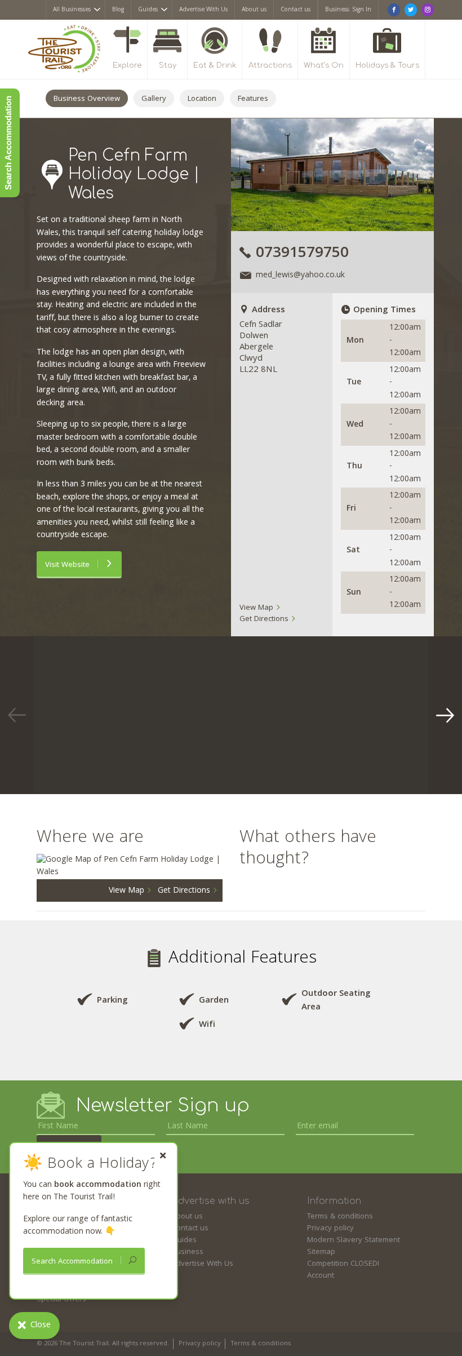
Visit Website (68, 565)
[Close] (162, 1156)
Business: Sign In (348, 10)
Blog (118, 10)
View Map (257, 608)
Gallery (153, 99)
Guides (148, 10)
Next (445, 715)
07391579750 (302, 254)
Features (253, 99)
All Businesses (72, 10)
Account (320, 1276)
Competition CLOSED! (343, 1264)
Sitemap (321, 1252)
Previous (17, 715)
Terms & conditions (340, 1217)
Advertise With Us (203, 10)
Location (202, 99)
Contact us (295, 10)
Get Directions (265, 619)
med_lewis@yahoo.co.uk (300, 275)
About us (254, 10)
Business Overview (87, 99)
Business (187, 1252)
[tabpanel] (115, 715)
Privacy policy (330, 1228)
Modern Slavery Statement (353, 1240)
